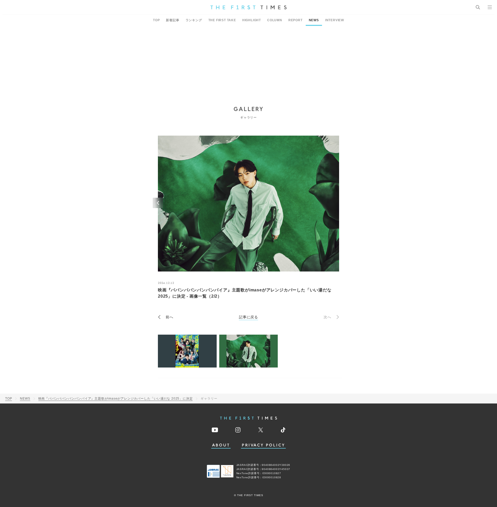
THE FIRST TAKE (222, 20)
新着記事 (172, 20)
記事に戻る (248, 317)
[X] (261, 430)
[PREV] (158, 203)
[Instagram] (237, 429)
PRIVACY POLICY (263, 445)
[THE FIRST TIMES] (248, 7)
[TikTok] (283, 429)
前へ (169, 317)
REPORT (295, 20)
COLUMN (274, 20)
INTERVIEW (334, 20)
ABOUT (221, 445)
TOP (156, 20)
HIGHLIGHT (251, 20)
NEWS (314, 20)
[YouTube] (215, 430)
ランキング (194, 20)
